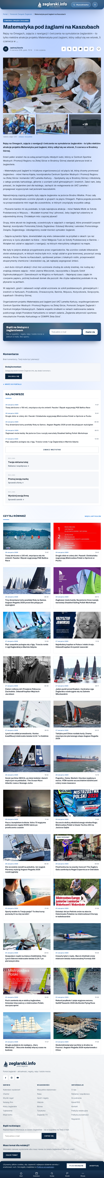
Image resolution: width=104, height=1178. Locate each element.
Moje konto (7, 1115)
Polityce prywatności (45, 1167)
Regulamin (75, 1119)
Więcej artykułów (93, 516)
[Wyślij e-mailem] (86, 49)
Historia (40, 1102)
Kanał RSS (75, 1102)
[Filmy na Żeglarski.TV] (17, 1077)
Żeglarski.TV (42, 1115)
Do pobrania (76, 1098)
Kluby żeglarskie (10, 1106)
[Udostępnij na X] (69, 49)
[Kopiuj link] (91, 49)
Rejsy (39, 1094)
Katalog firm (8, 1102)
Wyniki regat (8, 1098)
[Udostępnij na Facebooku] (63, 49)
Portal (5, 14)
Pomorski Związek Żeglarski (21, 14)
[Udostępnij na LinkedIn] (75, 49)
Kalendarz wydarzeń (11, 1090)
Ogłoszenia (7, 1111)
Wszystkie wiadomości (46, 1090)
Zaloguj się (13, 376)
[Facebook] (5, 1077)
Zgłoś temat (12, 1155)
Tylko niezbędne (76, 1166)
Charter (6, 1094)
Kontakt (74, 1106)
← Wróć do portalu (12, 384)
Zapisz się (90, 332)
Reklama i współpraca (80, 1094)
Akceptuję (94, 1166)
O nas (73, 1090)
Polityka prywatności (80, 1115)
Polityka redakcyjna (79, 1111)
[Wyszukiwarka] (74, 5)
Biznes (40, 1106)
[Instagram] (11, 1077)
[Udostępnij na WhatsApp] (80, 49)
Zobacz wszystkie (52, 450)
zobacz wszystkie (25, 137)
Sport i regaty (43, 1098)
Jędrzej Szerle (16, 48)
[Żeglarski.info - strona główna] (52, 5)
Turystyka (41, 1111)
